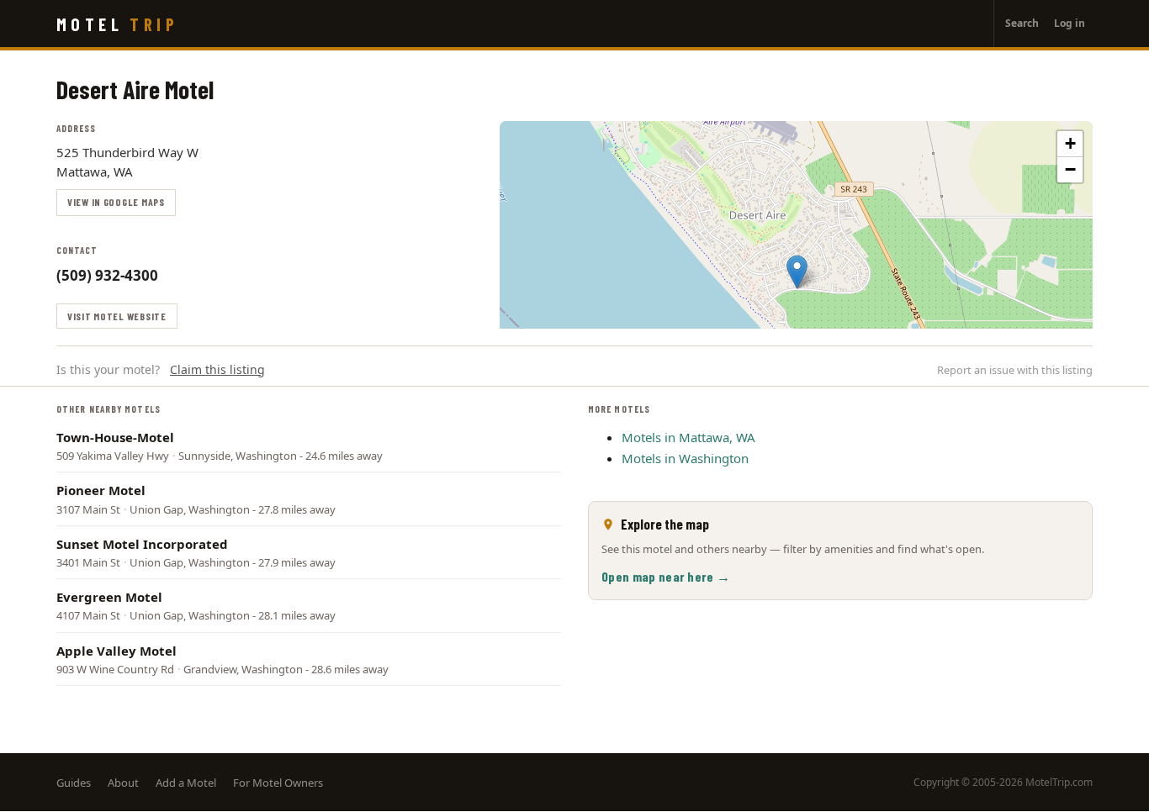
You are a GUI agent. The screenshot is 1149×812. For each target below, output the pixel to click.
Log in (1069, 23)
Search (1022, 23)
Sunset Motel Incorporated (142, 543)
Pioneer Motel (101, 490)
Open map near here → (665, 576)
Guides (73, 782)
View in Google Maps (116, 202)
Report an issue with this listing (1015, 369)
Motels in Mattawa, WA (688, 437)
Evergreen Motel (109, 596)
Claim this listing (217, 369)
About (123, 782)
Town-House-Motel (115, 437)
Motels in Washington (685, 458)
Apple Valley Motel (116, 650)
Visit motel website (117, 316)
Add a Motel (186, 782)
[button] (796, 272)
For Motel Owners (278, 782)
